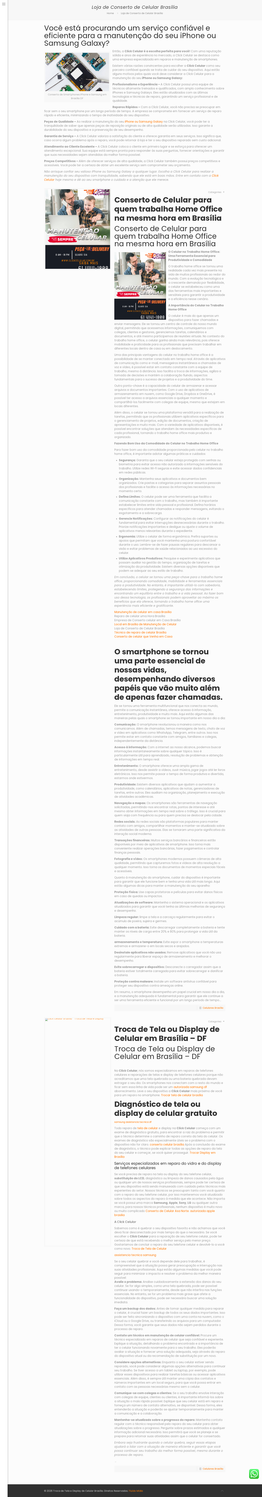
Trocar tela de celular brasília (182, 1095)
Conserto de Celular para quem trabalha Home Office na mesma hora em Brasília (168, 209)
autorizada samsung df (190, 1087)
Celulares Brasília (213, 1008)
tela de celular (147, 1128)
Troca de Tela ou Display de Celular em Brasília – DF (167, 1034)
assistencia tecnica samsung (135, 1255)
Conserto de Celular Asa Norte (167, 1211)
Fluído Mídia (136, 1491)
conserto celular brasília (167, 1145)
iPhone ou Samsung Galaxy (144, 122)
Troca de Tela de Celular (149, 1249)
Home (110, 13)
